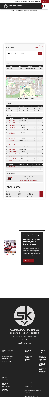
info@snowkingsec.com (24, 343)
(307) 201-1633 (24, 342)
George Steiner (12, 160)
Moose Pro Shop (6, 361)
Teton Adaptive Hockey (43, 368)
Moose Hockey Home (7, 356)
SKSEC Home (9, 46)
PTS (35, 118)
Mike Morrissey (13, 146)
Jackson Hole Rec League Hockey (42, 364)
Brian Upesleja (12, 125)
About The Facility (5, 383)
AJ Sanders (12, 129)
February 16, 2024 (28, 176)
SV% (32, 164)
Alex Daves (11, 140)
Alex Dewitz (12, 138)
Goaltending (12, 164)
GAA (36, 164)
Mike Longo (12, 120)
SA (39, 164)
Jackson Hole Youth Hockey (42, 356)
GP (27, 118)
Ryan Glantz (12, 127)
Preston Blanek (13, 151)
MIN (27, 164)
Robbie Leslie (12, 158)
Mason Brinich (12, 153)
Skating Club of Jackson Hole (42, 360)
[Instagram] (3, 1)
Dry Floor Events (27, 360)
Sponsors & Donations (5, 390)
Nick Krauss (12, 156)
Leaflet (24, 97)
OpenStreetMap (35, 97)
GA (42, 164)
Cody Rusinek (12, 149)
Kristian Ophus (12, 123)
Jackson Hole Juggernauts (42, 372)
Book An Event (6, 386)
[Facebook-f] (1, 1)
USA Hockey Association (19, 46)
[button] (42, 6)
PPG (38, 118)
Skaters (11, 118)
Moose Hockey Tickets (29, 356)
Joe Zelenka (12, 136)
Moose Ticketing (6, 358)
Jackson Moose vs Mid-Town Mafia (28, 180)
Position (23, 118)
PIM (42, 118)
